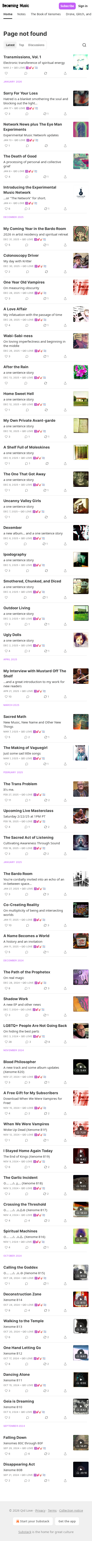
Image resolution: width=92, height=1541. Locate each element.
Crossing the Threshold (24, 1204)
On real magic (13, 977)
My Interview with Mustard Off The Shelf (34, 673)
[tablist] (25, 45)
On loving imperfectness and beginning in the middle (34, 343)
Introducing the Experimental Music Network (29, 190)
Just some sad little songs (22, 753)
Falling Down (15, 1437)
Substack (24, 1532)
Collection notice (71, 1510)
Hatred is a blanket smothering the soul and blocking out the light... (35, 101)
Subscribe (67, 6)
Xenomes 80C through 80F (23, 1443)
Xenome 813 (12, 1326)
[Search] (84, 45)
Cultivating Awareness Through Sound (31, 843)
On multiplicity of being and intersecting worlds (33, 912)
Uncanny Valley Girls (22, 501)
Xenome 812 (12, 1353)
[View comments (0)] (26, 73)
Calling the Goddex (20, 1267)
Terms (52, 1510)
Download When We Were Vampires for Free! (32, 1100)
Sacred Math (14, 716)
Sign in (83, 6)
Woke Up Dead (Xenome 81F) (25, 1129)
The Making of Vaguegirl (25, 748)
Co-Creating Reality (21, 905)
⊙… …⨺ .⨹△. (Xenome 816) (24, 1237)
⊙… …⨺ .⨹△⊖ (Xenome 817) (25, 1210)
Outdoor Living (16, 608)
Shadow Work (15, 999)
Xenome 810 (12, 1407)
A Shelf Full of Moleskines (26, 447)
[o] (80, 1067)
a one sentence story (18, 372)
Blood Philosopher (19, 1062)
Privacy (40, 1510)
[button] (8, 14)
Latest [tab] (10, 45)
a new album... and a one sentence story (33, 533)
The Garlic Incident (20, 1177)
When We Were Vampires (26, 1124)
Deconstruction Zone (22, 1294)
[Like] (6, 73)
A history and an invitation (22, 941)
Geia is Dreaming (18, 1401)
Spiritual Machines (20, 1231)
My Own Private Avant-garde (29, 420)
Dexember (12, 527)
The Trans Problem (20, 784)
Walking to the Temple (23, 1321)
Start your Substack (34, 1521)
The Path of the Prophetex (26, 972)
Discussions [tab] (36, 45)
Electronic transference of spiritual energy (34, 62)
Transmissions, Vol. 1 (22, 57)
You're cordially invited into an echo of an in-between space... (33, 881)
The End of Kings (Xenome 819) (26, 1156)
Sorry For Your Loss (20, 93)
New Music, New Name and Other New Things (32, 724)
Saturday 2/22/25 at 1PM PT (24, 816)
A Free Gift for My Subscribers (30, 1093)
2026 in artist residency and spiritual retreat (35, 234)
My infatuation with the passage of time (32, 314)
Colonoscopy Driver (21, 255)
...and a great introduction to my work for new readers (34, 684)
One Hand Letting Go (22, 1348)
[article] (46, 65)
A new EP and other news (22, 1004)
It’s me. (8, 789)
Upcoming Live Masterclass (28, 811)
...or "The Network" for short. (24, 198)
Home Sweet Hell (18, 394)
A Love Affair (15, 309)
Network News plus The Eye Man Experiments (32, 127)
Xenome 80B (12, 1470)
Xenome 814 (12, 1300)
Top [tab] (21, 45)
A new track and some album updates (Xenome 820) (31, 1069)
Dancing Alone (16, 1374)
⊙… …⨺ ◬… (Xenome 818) (23, 1183)
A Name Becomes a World (26, 936)
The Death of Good (20, 156)
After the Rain (15, 367)
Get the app (67, 1521)
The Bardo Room (18, 874)
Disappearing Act (19, 1464)
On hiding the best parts (21, 1031)
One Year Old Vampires (24, 282)
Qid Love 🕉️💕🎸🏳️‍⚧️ (26, 67)
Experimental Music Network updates (31, 135)
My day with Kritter (17, 261)
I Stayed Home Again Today (28, 1151)
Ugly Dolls (12, 635)
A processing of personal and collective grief (32, 164)
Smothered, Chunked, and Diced (32, 581)
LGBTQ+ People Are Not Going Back (35, 1025)
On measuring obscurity (21, 288)
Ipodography (14, 554)
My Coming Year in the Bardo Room (34, 229)
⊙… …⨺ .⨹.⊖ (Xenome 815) (24, 1273)
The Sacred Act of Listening (28, 837)
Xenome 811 (12, 1380)
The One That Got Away (24, 474)
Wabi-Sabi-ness (18, 336)
